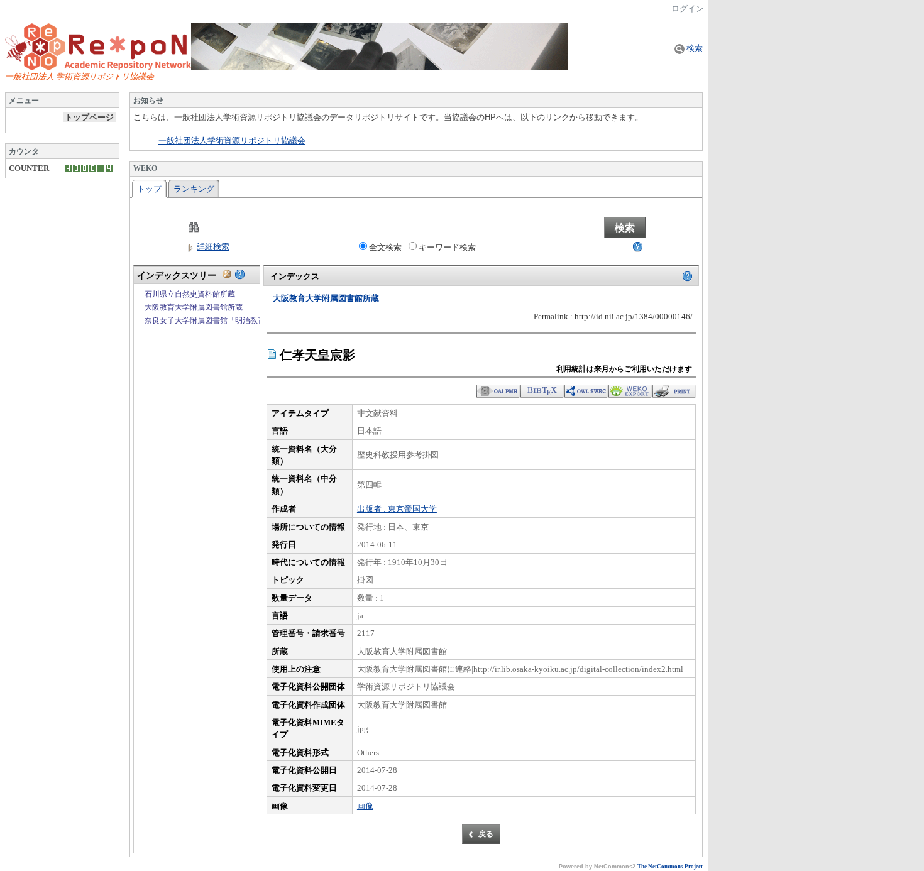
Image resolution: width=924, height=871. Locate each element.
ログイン (687, 8)
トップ (149, 189)
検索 (694, 48)
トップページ (89, 117)
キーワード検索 (447, 247)
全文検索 (385, 247)
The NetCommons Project (670, 866)
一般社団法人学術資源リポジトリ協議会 (231, 140)
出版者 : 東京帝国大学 (397, 508)
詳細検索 (213, 246)
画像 (365, 806)
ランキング (193, 189)
